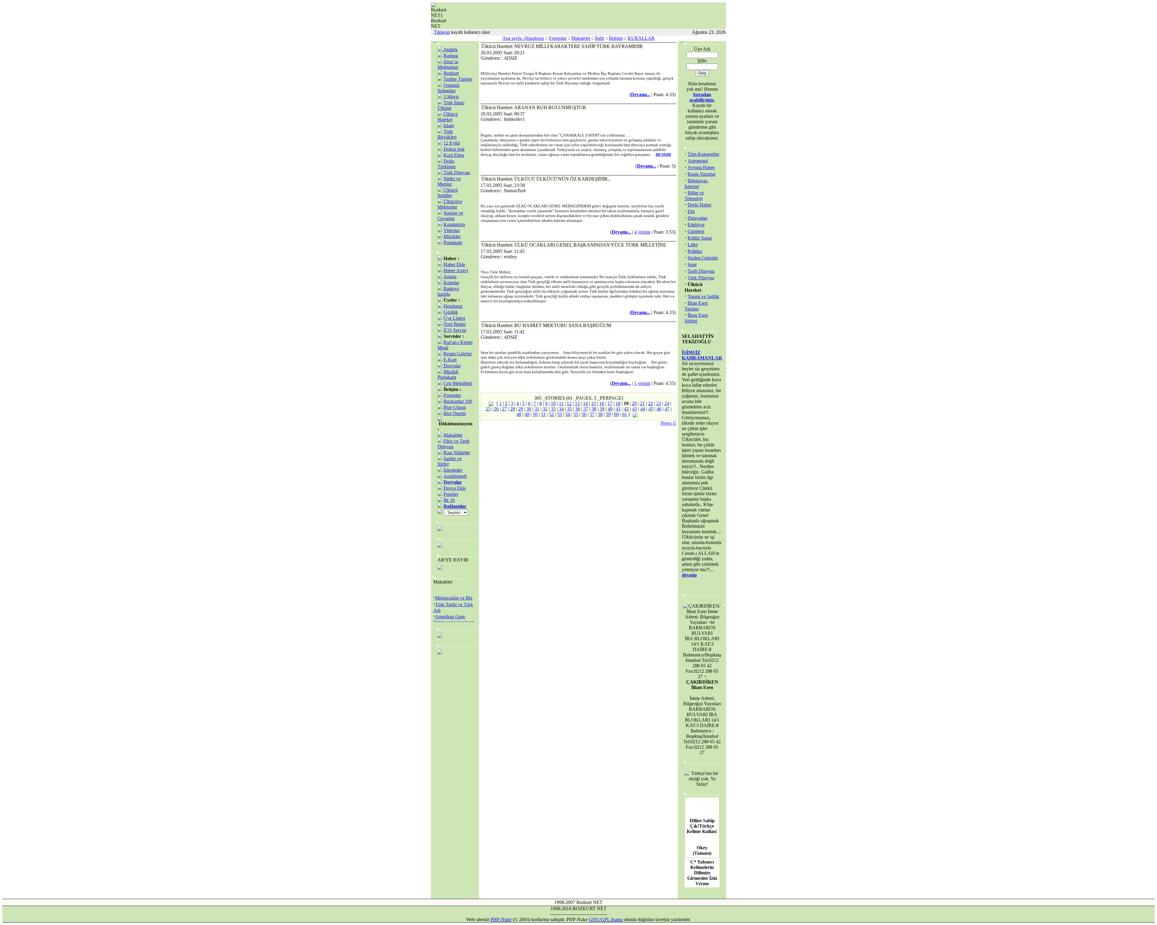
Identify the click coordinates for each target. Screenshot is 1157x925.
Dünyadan (697, 218)
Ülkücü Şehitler (447, 192)
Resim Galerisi (458, 353)
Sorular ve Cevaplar (450, 215)
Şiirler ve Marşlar (449, 181)
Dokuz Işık (454, 149)
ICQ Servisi (455, 330)
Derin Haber (699, 204)
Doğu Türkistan (446, 164)
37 (585, 408)
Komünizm (454, 224)
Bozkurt (451, 73)
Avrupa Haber (701, 167)
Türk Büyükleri (446, 134)
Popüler (451, 494)
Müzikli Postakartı (447, 374)
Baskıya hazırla (448, 291)
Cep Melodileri (458, 383)
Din (691, 211)
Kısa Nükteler (457, 452)
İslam (449, 125)
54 (567, 414)
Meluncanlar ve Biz (453, 591)
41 (618, 408)
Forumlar (557, 38)
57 (592, 414)
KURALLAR (641, 38)
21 (642, 403)
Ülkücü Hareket (447, 117)
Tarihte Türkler (458, 79)
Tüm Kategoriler (703, 154)
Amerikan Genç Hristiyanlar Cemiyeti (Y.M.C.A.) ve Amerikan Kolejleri (453, 618)
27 (504, 408)
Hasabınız (534, 38)
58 (600, 414)
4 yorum (642, 231)
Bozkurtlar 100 (458, 401)
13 (577, 403)
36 (577, 408)
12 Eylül (452, 143)
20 (634, 403)
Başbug (451, 55)
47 (667, 408)
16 (601, 403)
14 (585, 403)
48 (518, 414)
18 (618, 403)
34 (561, 408)
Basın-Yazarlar (702, 174)
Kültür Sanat (700, 238)
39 (602, 408)
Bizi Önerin (455, 413)
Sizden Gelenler (703, 257)
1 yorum (642, 383)
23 (658, 403)
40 (610, 408)
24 (666, 403)
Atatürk (450, 49)
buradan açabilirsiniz (701, 97)
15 (593, 403)
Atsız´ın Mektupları (447, 64)
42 (626, 408)
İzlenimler (453, 470)
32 (545, 408)
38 (593, 408)
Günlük (451, 312)
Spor (692, 264)
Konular (451, 282)
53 (559, 414)
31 (537, 408)
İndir (599, 38)
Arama (450, 276)
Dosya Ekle (455, 488)
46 (659, 408)
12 (569, 403)
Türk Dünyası (456, 172)
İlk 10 (449, 500)
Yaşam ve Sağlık (703, 296)
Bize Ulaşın (455, 407)
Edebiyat (696, 224)
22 (650, 403)
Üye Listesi (454, 318)
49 (527, 414)
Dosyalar (452, 365)
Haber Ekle (454, 264)
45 (650, 408)
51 (543, 414)
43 (634, 408)
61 (624, 414)
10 (553, 403)
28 (512, 408)
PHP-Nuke (501, 919)
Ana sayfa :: (513, 38)
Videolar (452, 230)
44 (642, 408)
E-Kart (450, 359)
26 (496, 408)
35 (569, 408)
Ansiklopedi (455, 476)
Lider (693, 244)
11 (561, 403)
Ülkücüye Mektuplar (449, 204)
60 (616, 414)
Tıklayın (442, 32)
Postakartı (453, 242)
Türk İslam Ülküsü (450, 105)
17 (609, 403)
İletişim (616, 38)
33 (553, 408)
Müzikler (452, 236)
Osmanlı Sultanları (448, 88)
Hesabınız (453, 306)
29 (520, 408)
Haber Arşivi (456, 270)
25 (488, 408)
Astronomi (698, 160)
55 (575, 414)
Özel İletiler (455, 324)
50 (535, 414)
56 (584, 414)
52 (551, 414)
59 (608, 414)
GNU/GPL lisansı (606, 919)
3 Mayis (451, 96)
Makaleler (580, 38)
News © (668, 423)
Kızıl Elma (454, 155)
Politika (695, 251)
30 (528, 408)
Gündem (696, 231)
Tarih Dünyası (701, 271)
